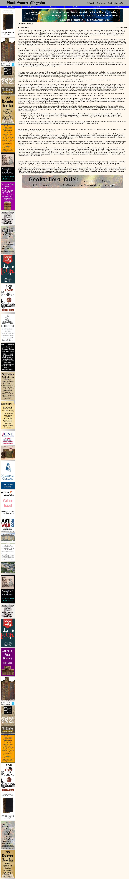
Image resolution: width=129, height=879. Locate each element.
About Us (75, 7)
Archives (118, 7)
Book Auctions (32, 7)
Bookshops (53, 7)
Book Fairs (10, 7)
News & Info (96, 7)
